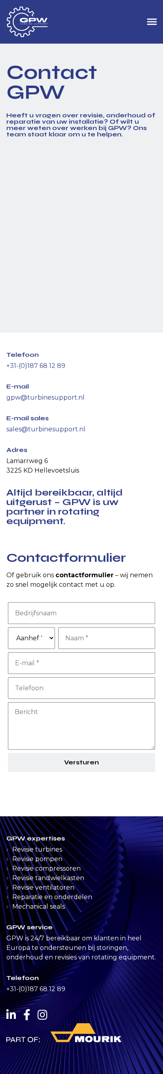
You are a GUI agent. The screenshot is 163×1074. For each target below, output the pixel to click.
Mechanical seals (38, 906)
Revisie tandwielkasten (48, 878)
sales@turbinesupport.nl (45, 429)
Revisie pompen (37, 859)
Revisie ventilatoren (43, 887)
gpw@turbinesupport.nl (45, 397)
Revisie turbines (37, 849)
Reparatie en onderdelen (52, 897)
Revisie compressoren (46, 868)
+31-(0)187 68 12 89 (35, 365)
